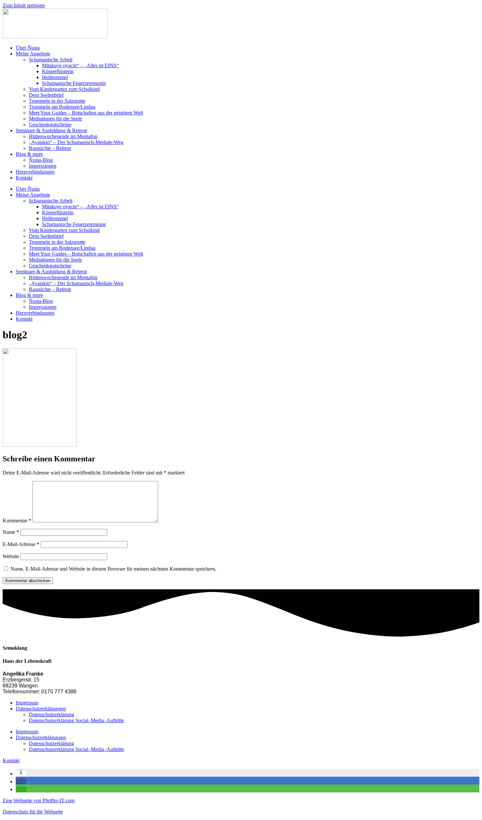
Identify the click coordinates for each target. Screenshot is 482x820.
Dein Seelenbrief (46, 95)
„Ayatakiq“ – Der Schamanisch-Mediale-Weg (76, 142)
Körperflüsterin (57, 71)
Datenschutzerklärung (51, 714)
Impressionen (42, 166)
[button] (21, 773)
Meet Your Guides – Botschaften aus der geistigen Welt (86, 113)
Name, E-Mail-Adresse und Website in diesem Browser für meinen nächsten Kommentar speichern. (113, 569)
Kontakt (24, 177)
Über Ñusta (28, 48)
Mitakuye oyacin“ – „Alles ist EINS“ (80, 65)
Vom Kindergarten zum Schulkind (64, 89)
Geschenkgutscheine (50, 124)
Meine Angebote (33, 53)
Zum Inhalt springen (24, 5)
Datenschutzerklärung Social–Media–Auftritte (76, 720)
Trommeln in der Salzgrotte (57, 101)
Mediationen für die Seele (55, 118)
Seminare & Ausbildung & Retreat (51, 130)
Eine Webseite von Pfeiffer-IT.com (38, 800)
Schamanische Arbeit (50, 59)
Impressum (27, 702)
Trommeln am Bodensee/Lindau (62, 107)
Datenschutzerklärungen (41, 708)
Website (11, 556)
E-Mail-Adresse (21, 544)
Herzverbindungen (35, 172)
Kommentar (17, 520)
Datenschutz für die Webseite (33, 811)
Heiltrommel (55, 77)
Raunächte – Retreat (50, 148)
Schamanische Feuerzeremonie (74, 83)
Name (11, 532)
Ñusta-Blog (41, 160)
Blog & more (29, 154)
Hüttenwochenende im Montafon (63, 136)
